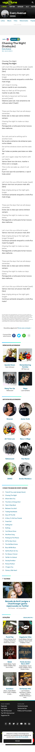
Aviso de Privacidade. (22, 737)
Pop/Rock (12, 16)
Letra (4, 39)
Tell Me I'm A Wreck (11, 557)
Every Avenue (18, 13)
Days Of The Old (10, 515)
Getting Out (8, 525)
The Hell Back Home (11, 544)
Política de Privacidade (25, 711)
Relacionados (24, 21)
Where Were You (10, 499)
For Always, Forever (11, 554)
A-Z (27, 7)
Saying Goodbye (10, 560)
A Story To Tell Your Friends (13, 518)
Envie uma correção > (24, 328)
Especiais (4, 706)
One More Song (10, 534)
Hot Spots (4, 708)
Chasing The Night (11, 495)
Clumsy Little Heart (11, 570)
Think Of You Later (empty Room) (15, 492)
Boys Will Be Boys (10, 547)
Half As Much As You (11, 551)
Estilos (20, 7)
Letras (3, 21)
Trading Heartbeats (11, 512)
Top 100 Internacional (7, 713)
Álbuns (9, 21)
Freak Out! (8, 521)
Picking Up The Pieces (12, 538)
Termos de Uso (22, 708)
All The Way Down (10, 541)
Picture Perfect (10, 564)
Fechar (17, 741)
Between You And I (11, 508)
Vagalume (9, 2)
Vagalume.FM (27, 617)
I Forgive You (9, 567)
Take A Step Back (10, 505)
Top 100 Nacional (6, 711)
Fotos (15, 21)
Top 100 (12, 7)
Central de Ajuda (23, 706)
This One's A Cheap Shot (12, 502)
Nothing (7, 528)
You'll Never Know (10, 531)
